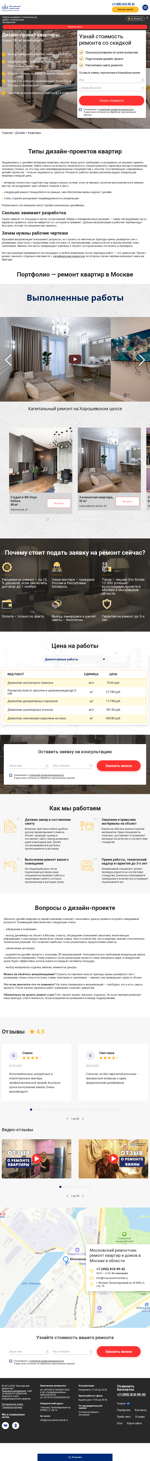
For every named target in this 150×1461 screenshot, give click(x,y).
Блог (120, 1423)
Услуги (121, 1403)
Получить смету (75, 27)
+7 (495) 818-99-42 (123, 4)
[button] (67, 1118)
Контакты (141, 1410)
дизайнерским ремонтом (69, 256)
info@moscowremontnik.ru (112, 1278)
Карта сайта (134, 1423)
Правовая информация (14, 1391)
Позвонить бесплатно (131, 1390)
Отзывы (140, 1416)
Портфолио (123, 1410)
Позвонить (77, 1457)
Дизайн (20, 133)
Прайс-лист (124, 1416)
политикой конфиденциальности (116, 109)
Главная (7, 133)
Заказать (136, 682)
